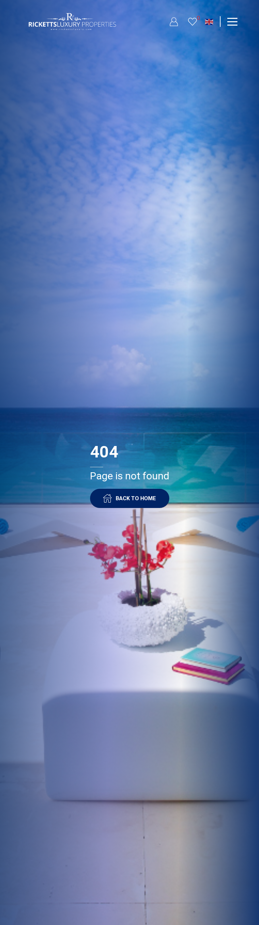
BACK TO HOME (136, 498)
